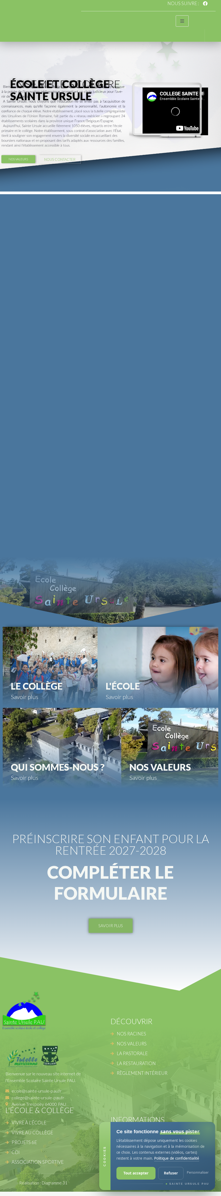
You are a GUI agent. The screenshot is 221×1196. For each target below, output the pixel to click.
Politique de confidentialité (176, 1158)
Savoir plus (24, 697)
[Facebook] (205, 3)
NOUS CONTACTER (59, 159)
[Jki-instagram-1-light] (213, 3)
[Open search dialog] (196, 34)
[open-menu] (182, 21)
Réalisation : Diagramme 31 (43, 1182)
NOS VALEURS (18, 159)
